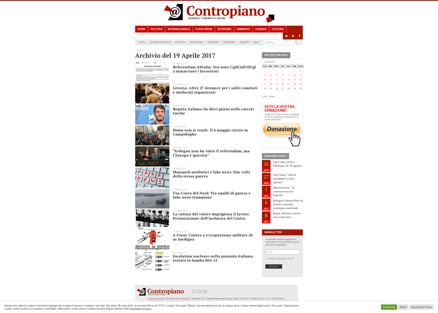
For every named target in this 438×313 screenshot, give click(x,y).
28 (288, 88)
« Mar (265, 96)
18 (270, 84)
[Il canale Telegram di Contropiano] (286, 36)
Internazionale (179, 29)
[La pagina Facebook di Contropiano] (299, 36)
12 (277, 79)
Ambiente (243, 29)
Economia (224, 29)
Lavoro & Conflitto (160, 42)
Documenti (229, 42)
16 (300, 79)
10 (265, 79)
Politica (157, 29)
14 (288, 79)
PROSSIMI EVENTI (276, 156)
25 (270, 88)
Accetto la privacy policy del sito (281, 258)
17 (265, 84)
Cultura (278, 29)
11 (270, 79)
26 (277, 88)
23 (300, 84)
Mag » (272, 96)
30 (300, 88)
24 (265, 88)
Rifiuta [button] (403, 307)
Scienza (261, 29)
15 (294, 79)
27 (282, 88)
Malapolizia (196, 42)
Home (141, 29)
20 (282, 84)
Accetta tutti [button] (389, 307)
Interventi (213, 42)
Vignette (244, 42)
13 (282, 79)
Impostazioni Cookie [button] (421, 307)
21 (288, 84)
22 (294, 84)
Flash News (204, 29)
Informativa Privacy (140, 308)
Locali (142, 42)
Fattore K (180, 42)
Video (256, 42)
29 (294, 88)
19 (277, 84)
